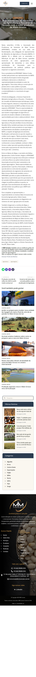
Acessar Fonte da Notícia (9, 257)
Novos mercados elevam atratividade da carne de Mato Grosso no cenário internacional (16, 362)
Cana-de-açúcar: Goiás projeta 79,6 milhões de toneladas (24, 428)
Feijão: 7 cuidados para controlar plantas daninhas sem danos (24, 420)
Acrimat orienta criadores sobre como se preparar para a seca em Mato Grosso (16, 337)
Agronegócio (14, 261)
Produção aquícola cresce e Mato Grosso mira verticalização (16, 387)
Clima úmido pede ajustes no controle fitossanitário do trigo (24, 445)
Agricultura (5, 261)
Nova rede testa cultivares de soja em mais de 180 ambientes (24, 411)
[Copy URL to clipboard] (12, 269)
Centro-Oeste (18, 17)
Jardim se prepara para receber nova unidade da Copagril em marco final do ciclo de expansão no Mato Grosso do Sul (18, 312)
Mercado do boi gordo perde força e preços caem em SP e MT (24, 436)
